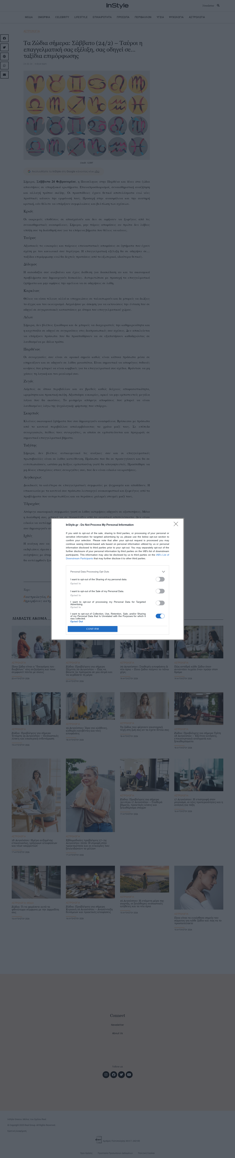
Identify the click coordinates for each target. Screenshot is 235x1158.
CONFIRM (92, 629)
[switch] (160, 579)
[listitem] (117, 572)
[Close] (177, 525)
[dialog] (117, 579)
